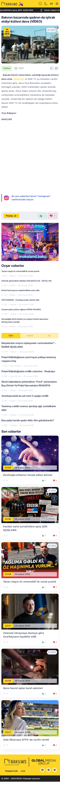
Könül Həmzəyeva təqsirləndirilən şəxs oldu (20, 290)
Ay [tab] (49, 335)
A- (51, 68)
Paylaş (9, 215)
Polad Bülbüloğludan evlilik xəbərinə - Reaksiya (28, 371)
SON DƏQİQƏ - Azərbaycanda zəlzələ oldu (20, 300)
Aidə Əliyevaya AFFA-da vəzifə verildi (26, 739)
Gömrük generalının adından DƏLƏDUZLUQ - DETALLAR (26, 281)
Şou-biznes (15, 366)
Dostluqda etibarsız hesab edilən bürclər (27, 474)
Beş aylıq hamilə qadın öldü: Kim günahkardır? (27, 420)
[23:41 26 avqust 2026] (30, 611)
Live (23, 771)
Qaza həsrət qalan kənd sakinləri (23, 688)
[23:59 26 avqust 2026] (30, 453)
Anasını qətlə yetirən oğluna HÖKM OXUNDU (21, 309)
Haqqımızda (11, 771)
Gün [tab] (11, 335)
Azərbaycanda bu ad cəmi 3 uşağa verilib (24, 395)
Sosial (13, 352)
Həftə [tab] (30, 335)
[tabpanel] (30, 384)
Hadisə (6, 68)
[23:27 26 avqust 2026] (30, 718)
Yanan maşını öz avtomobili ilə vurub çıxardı (20, 271)
